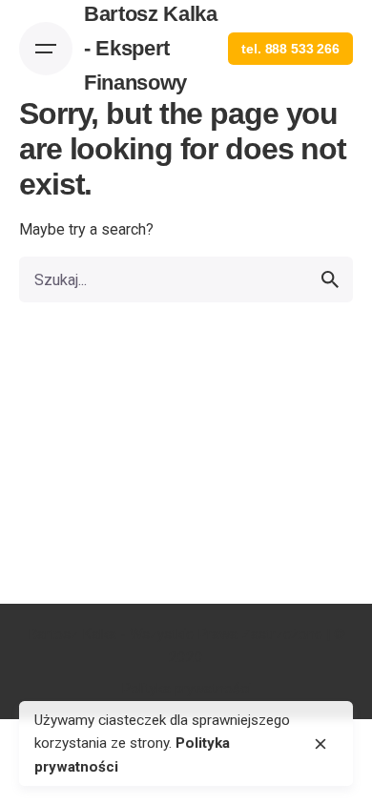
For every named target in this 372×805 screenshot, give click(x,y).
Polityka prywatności (186, 688)
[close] (320, 744)
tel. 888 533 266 (290, 48)
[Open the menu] (45, 48)
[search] (330, 279)
